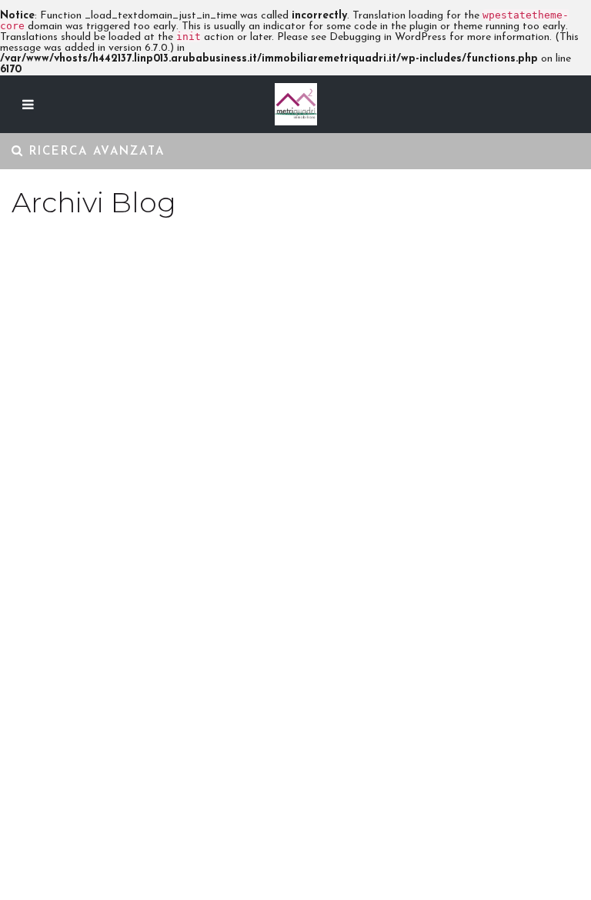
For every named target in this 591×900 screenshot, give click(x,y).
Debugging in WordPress (387, 37)
